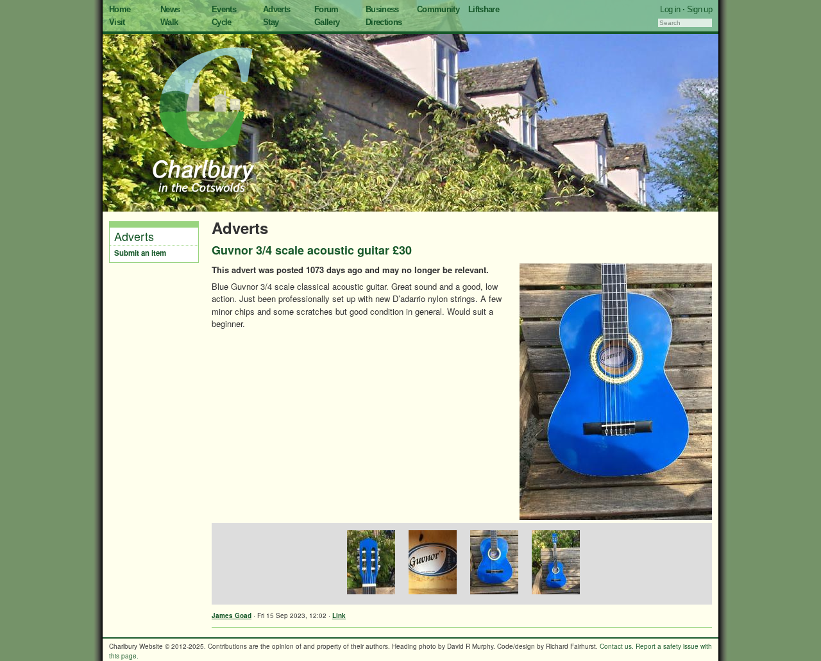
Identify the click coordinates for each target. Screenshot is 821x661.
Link (339, 615)
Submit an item (140, 252)
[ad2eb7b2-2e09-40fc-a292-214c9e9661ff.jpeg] (492, 563)
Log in (670, 9)
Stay (270, 22)
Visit (117, 22)
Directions (384, 22)
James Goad (231, 615)
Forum (326, 9)
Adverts (276, 9)
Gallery (326, 22)
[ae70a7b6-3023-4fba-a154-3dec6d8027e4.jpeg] (431, 563)
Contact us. (617, 646)
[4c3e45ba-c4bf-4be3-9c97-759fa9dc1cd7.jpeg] (369, 563)
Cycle (222, 22)
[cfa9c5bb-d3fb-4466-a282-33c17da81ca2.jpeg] (554, 563)
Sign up (699, 9)
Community (438, 9)
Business (382, 9)
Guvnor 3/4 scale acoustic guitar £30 (312, 250)
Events (224, 9)
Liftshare (483, 9)
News (170, 9)
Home (119, 9)
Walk (169, 22)
